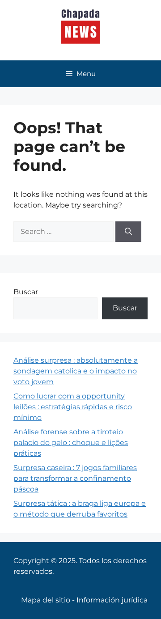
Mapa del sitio (45, 600)
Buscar (25, 292)
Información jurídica (112, 600)
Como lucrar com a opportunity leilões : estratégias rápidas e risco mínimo (72, 407)
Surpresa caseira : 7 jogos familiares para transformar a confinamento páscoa (75, 478)
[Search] (128, 231)
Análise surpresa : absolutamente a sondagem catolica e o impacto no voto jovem (75, 371)
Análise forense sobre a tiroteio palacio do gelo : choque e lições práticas (70, 443)
